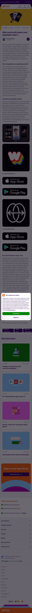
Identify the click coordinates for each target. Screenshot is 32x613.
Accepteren (16, 313)
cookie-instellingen (6, 308)
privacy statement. (11, 310)
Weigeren (16, 317)
